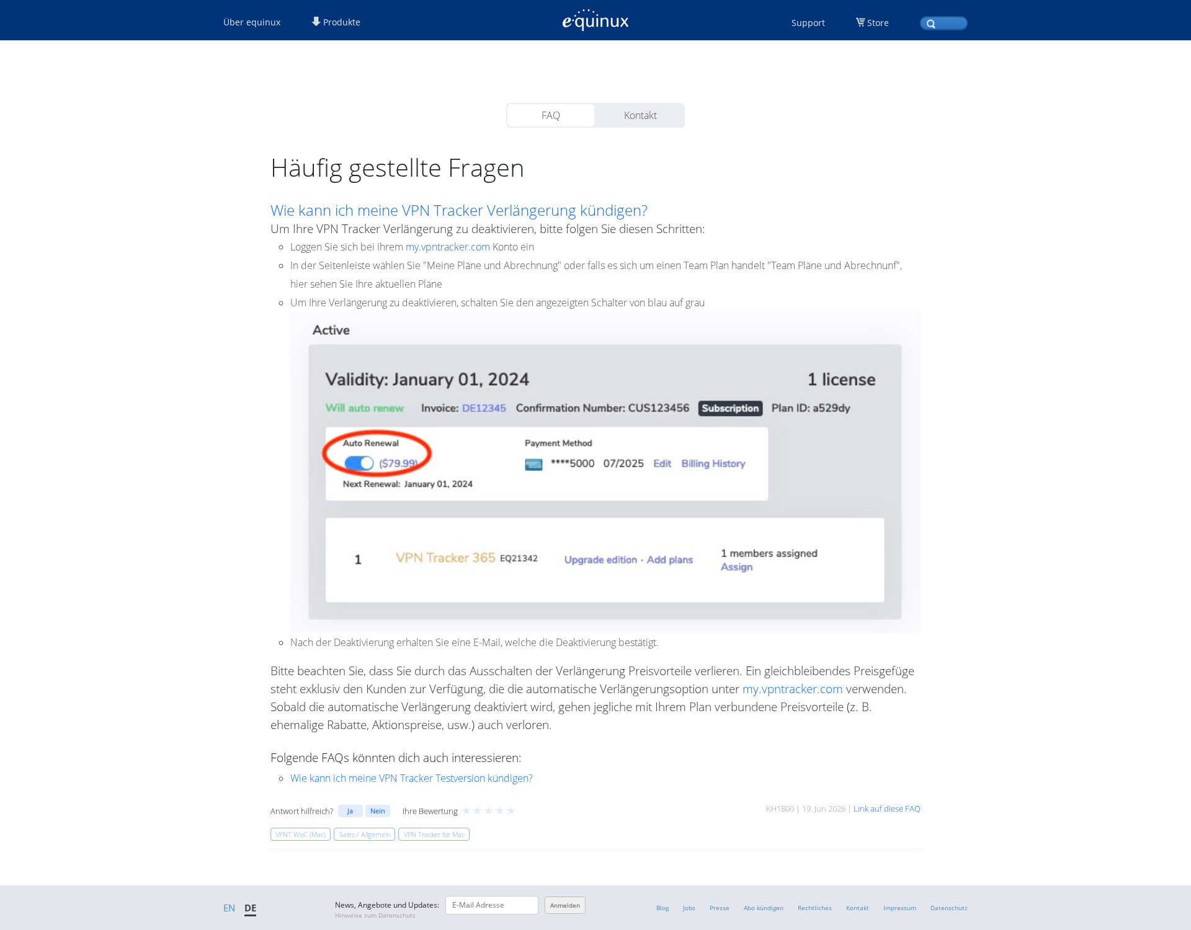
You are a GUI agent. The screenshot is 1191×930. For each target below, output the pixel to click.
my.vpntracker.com (448, 247)
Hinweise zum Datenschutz (375, 915)
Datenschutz (949, 907)
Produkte (340, 22)
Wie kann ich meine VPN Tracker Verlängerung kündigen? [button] (459, 210)
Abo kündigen (763, 907)
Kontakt (640, 115)
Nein (377, 810)
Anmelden (565, 905)
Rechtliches (815, 907)
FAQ (551, 115)
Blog (662, 907)
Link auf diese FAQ (887, 808)
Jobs (689, 907)
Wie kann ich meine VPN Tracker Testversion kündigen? (411, 778)
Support (808, 23)
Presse (719, 907)
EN (229, 907)
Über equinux (251, 22)
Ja (350, 810)
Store (878, 23)
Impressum (899, 907)
